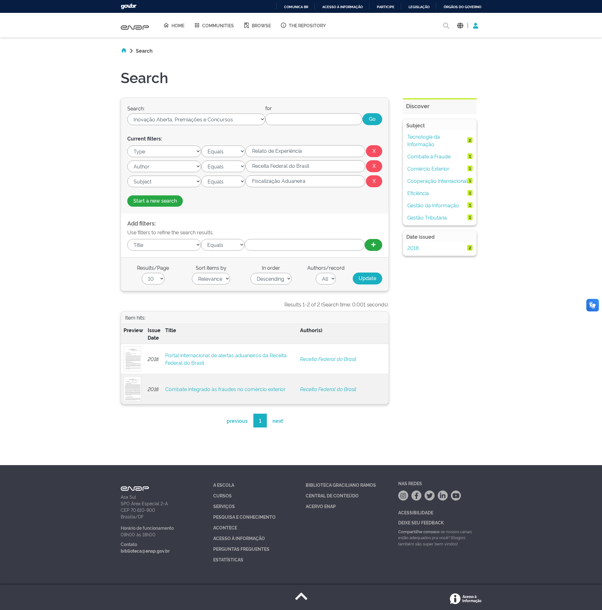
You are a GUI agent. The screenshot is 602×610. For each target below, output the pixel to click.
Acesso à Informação (239, 538)
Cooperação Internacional (437, 180)
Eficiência (418, 192)
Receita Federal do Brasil (328, 358)
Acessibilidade (415, 512)
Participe (385, 7)
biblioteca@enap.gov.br (145, 551)
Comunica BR (296, 7)
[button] (460, 25)
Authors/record (326, 267)
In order (271, 267)
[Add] (373, 245)
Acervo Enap (321, 506)
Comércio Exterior (428, 168)
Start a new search (155, 200)
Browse (261, 25)
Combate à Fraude (429, 156)
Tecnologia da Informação (423, 140)
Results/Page (153, 267)
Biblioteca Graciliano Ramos (341, 485)
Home (178, 25)
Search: (136, 108)
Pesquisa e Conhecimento (244, 517)
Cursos (222, 495)
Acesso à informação (342, 7)
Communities (218, 25)
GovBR (128, 6)
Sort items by (211, 267)
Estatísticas (228, 559)
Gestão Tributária (427, 217)
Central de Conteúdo (332, 495)
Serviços (224, 506)
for (268, 107)
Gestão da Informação (433, 205)
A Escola (223, 485)
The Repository (307, 25)
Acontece (225, 527)
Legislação (419, 7)
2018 (413, 247)
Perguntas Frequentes (241, 549)
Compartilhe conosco (419, 531)
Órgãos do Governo (462, 7)
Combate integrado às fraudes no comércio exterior (225, 388)
